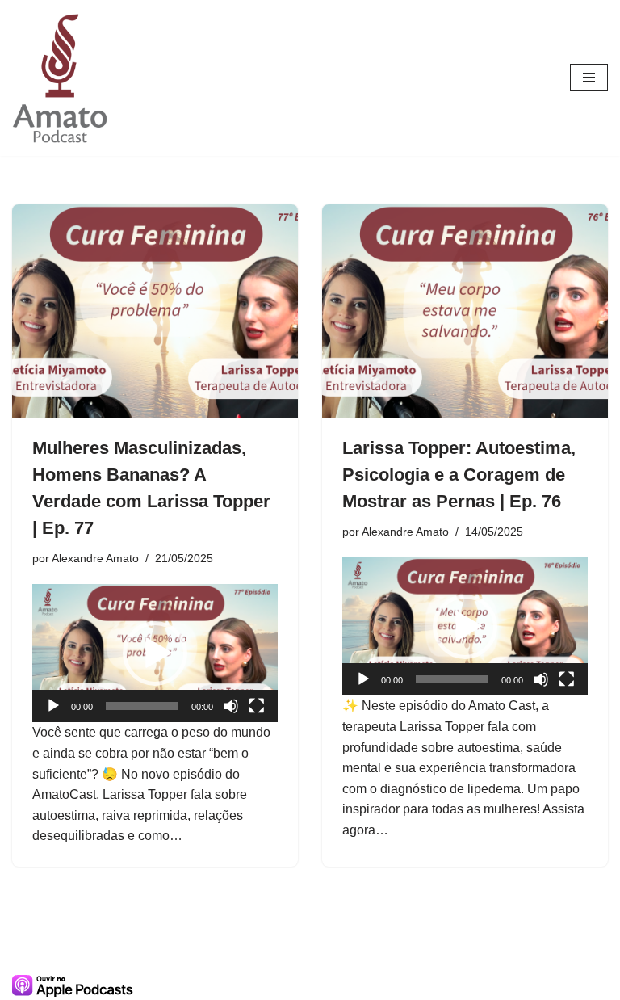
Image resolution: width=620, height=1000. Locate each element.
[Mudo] (231, 706)
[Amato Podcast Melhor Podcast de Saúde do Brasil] (60, 78)
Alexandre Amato (95, 558)
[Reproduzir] (53, 706)
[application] (155, 653)
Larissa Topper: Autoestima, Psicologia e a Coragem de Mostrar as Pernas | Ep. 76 (459, 474)
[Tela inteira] (257, 706)
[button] (155, 653)
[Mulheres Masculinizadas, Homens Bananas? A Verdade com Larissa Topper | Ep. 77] (155, 311)
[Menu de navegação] (589, 77)
